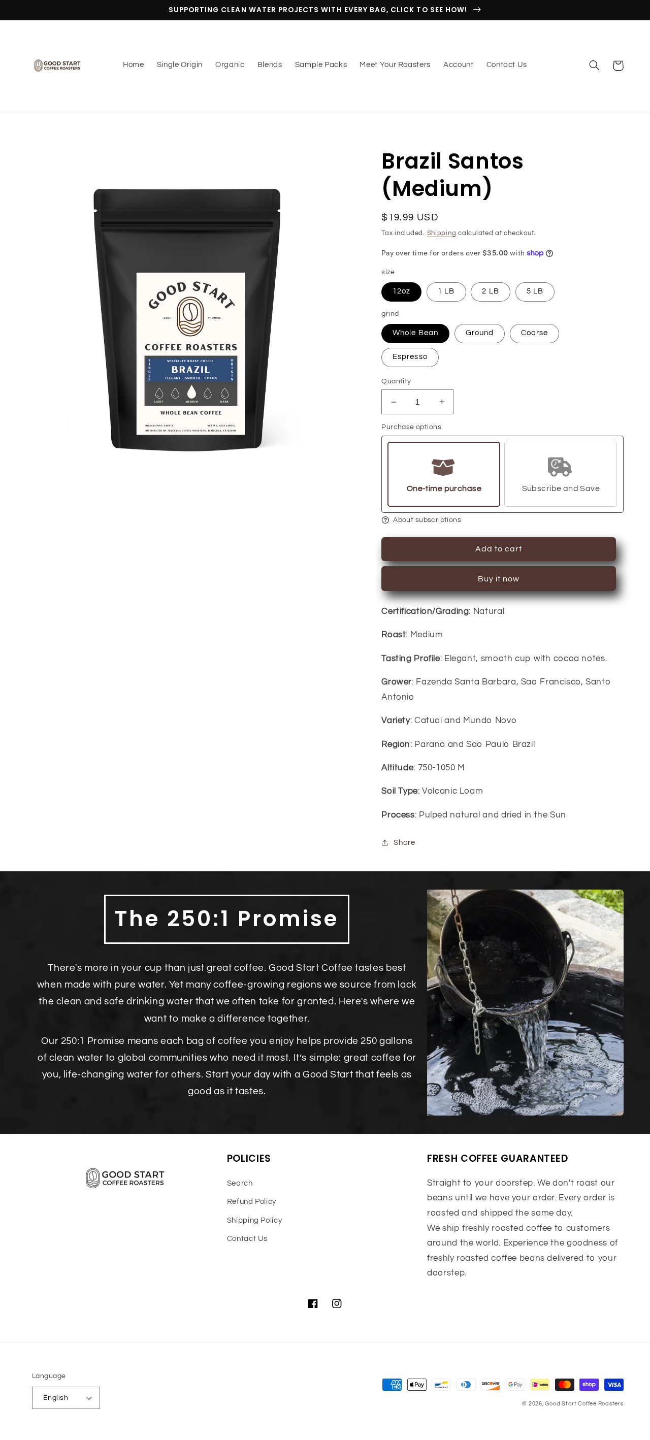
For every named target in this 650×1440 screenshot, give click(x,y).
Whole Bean (415, 333)
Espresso (410, 357)
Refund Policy (251, 1201)
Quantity (396, 381)
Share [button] (404, 842)
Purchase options (411, 427)
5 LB (535, 291)
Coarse (534, 333)
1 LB (446, 291)
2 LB (490, 291)
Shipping (442, 233)
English (55, 1397)
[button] (594, 65)
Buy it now (499, 579)
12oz (401, 291)
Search (240, 1183)
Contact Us (247, 1238)
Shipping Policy (254, 1220)
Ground (480, 333)
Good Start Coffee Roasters (584, 1403)
